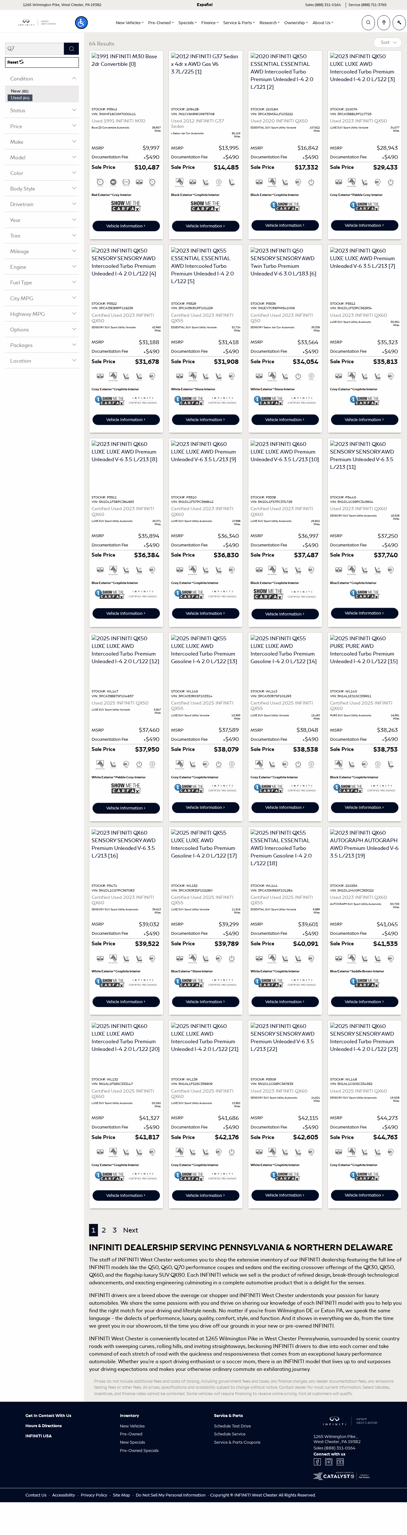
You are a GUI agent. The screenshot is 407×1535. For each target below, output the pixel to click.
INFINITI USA (38, 1436)
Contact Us (36, 1495)
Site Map (122, 1495)
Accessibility (64, 1495)
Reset (13, 62)
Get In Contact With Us (48, 1415)
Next (130, 1230)
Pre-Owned (131, 1434)
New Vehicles (132, 1426)
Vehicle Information (124, 226)
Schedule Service (229, 1434)
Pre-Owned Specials (139, 1450)
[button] (81, 22)
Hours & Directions (43, 1425)
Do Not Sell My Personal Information (171, 1495)
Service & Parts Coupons (237, 1442)
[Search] (71, 49)
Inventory (129, 1415)
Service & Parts (228, 1415)
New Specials (132, 1442)
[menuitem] (43, 91)
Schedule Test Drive (232, 1426)
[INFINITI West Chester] (36, 21)
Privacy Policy (94, 1495)
